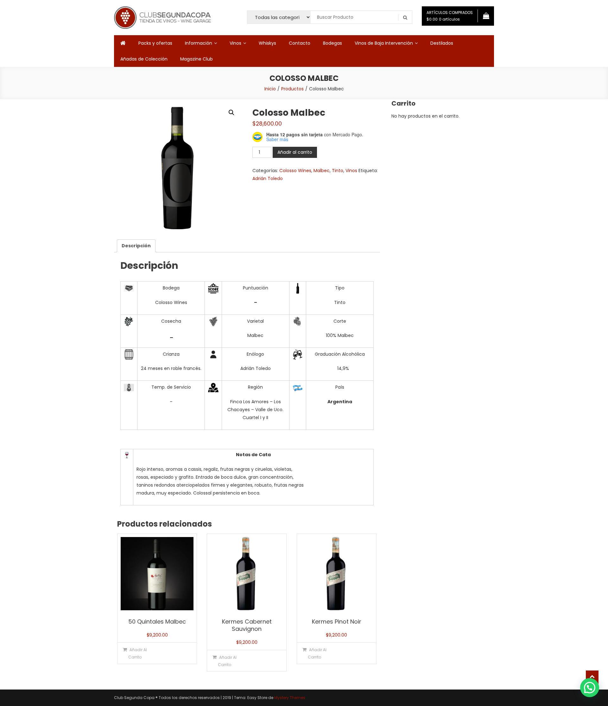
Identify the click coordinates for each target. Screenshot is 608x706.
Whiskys (267, 43)
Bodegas (332, 43)
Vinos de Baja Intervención (384, 43)
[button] (231, 112)
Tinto (337, 170)
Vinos (235, 43)
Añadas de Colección (144, 59)
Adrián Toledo (267, 178)
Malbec (322, 170)
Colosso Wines (295, 170)
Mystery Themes (289, 697)
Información (198, 43)
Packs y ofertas (155, 43)
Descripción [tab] (136, 246)
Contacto (299, 43)
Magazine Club (196, 59)
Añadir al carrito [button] (137, 653)
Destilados (441, 43)
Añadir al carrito (294, 152)
